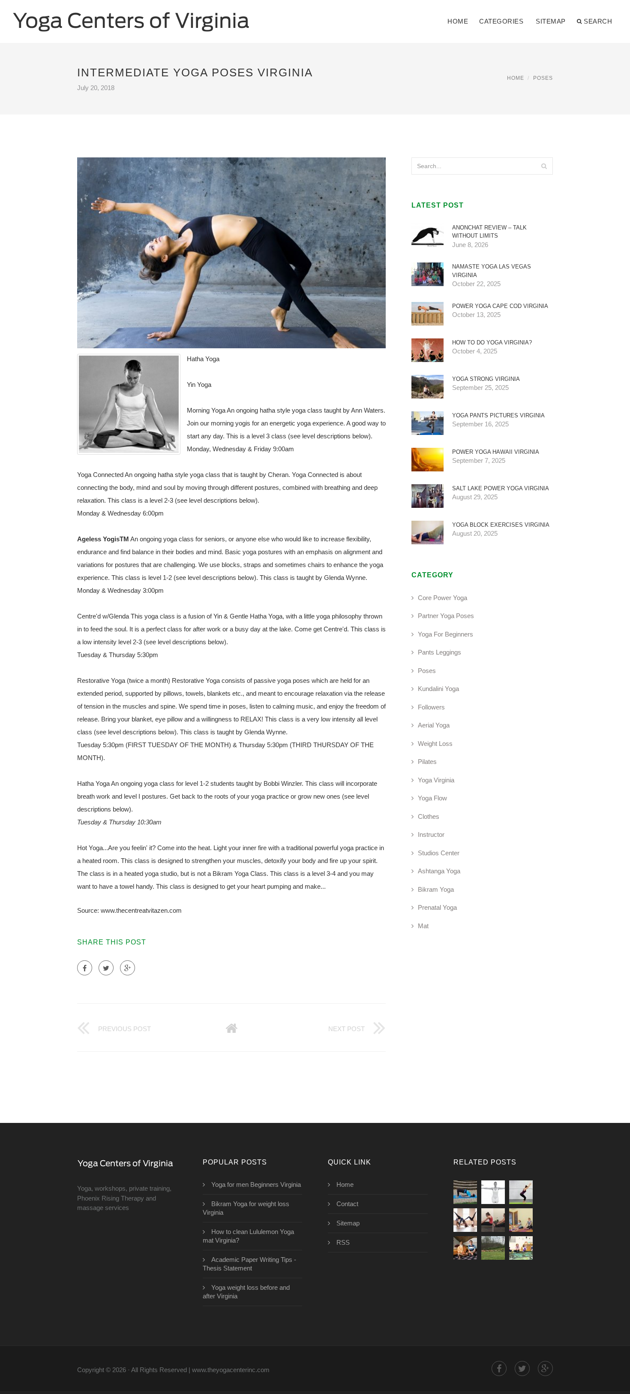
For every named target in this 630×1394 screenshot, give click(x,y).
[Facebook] (84, 967)
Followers (431, 707)
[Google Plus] (127, 967)
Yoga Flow (432, 798)
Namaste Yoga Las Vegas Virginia (491, 270)
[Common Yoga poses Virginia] (493, 1220)
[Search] (543, 166)
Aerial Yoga (434, 725)
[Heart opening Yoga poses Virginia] (521, 1192)
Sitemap (551, 21)
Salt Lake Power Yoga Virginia (500, 488)
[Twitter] (106, 967)
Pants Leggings (439, 652)
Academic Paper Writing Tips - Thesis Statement (249, 1264)
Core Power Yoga (442, 597)
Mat (423, 925)
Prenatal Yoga (437, 907)
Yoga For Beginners (445, 634)
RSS (343, 1242)
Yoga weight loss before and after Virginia (246, 1292)
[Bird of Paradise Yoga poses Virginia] (521, 1248)
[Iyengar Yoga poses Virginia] (521, 1220)
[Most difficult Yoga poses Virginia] (493, 1192)
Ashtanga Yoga (439, 871)
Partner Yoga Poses (446, 615)
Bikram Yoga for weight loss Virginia (246, 1208)
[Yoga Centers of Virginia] (131, 16)
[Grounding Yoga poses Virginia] (465, 1192)
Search (598, 21)
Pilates (427, 761)
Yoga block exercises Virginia (500, 525)
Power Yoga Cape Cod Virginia (500, 306)
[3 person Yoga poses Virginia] (465, 1220)
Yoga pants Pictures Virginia (498, 415)
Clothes (428, 816)
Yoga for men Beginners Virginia (256, 1184)
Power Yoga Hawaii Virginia (495, 452)
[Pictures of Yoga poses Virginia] (465, 1248)
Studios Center (438, 853)
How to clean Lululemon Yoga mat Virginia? (248, 1236)
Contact (347, 1203)
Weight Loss (435, 743)
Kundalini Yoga (438, 688)
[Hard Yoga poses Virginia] (493, 1248)
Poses (543, 78)
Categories (501, 21)
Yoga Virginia (436, 780)
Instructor (431, 834)
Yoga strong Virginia (486, 379)
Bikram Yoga (436, 889)
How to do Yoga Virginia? (492, 342)
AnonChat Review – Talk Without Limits (489, 231)
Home (457, 21)
